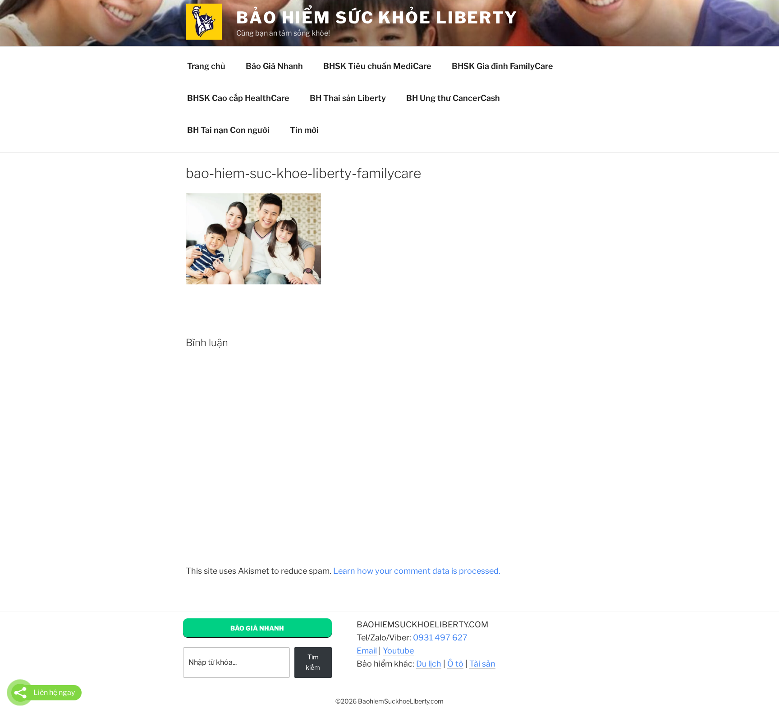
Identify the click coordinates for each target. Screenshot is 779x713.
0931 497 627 (440, 637)
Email (367, 650)
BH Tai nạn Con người (228, 130)
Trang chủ (206, 66)
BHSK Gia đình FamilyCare (502, 66)
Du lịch (428, 663)
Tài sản (482, 663)
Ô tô (455, 663)
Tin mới (304, 130)
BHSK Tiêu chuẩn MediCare (377, 66)
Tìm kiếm (313, 662)
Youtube (398, 650)
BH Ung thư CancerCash (453, 98)
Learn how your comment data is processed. (416, 571)
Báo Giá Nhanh (274, 66)
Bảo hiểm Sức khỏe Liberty (377, 17)
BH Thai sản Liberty (348, 98)
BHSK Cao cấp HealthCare (238, 98)
